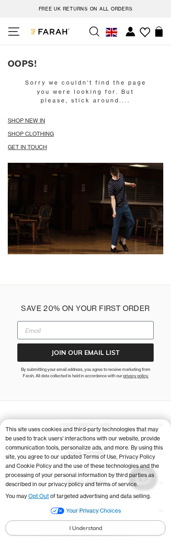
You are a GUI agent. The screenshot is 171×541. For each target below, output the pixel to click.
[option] (85, 7)
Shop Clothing (31, 133)
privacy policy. (136, 375)
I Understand (85, 528)
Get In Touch (27, 147)
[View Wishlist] (144, 29)
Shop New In (26, 120)
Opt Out (38, 496)
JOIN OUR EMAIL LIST (85, 352)
